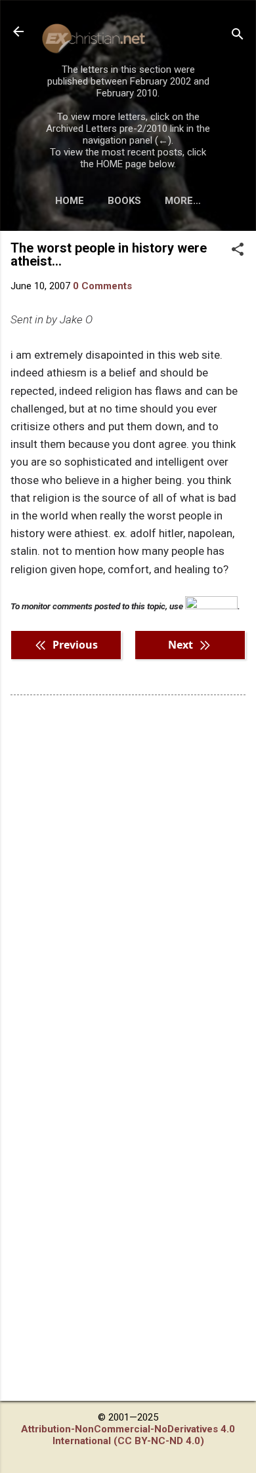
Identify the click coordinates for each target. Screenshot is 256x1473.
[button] (237, 250)
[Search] (237, 36)
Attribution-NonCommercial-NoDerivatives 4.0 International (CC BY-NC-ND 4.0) (128, 1435)
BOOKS (124, 201)
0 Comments (102, 286)
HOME (69, 201)
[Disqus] (128, 872)
